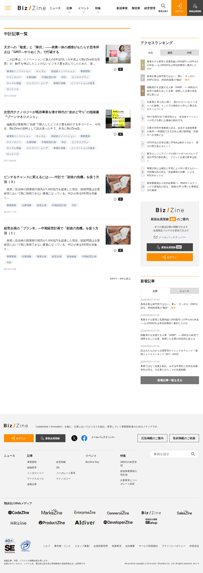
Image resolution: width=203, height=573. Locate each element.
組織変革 (32, 467)
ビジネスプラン (80, 77)
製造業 (136, 8)
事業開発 (85, 71)
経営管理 (149, 8)
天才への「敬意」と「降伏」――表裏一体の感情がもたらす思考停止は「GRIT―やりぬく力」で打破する (51, 49)
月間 (189, 52)
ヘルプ (46, 545)
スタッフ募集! (82, 545)
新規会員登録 (171, 247)
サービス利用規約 (148, 545)
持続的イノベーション (63, 71)
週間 (170, 52)
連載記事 (32, 484)
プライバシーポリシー (174, 545)
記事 (69, 8)
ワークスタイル (35, 478)
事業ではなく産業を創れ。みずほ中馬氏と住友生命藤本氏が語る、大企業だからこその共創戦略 (169, 367)
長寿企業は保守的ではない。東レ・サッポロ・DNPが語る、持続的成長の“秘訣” (172, 77)
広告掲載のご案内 (152, 438)
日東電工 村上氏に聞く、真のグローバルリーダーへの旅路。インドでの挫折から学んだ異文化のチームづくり (172, 105)
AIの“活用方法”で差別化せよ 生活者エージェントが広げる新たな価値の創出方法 (172, 118)
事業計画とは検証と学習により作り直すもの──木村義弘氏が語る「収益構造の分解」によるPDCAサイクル (172, 171)
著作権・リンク (62, 545)
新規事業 (122, 8)
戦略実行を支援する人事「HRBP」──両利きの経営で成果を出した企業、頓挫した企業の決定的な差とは (172, 90)
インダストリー (35, 473)
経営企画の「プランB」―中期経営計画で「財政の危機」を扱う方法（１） (51, 230)
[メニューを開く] (8, 8)
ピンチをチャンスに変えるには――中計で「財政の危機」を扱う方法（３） (51, 179)
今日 (150, 52)
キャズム (41, 71)
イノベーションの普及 (83, 83)
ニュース (55, 8)
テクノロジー (14, 77)
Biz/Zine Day (92, 461)
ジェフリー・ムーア (37, 83)
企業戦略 (31, 77)
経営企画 (41, 205)
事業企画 (41, 256)
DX (57, 467)
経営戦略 (61, 461)
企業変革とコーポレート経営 (128, 481)
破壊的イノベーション (19, 71)
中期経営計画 (49, 77)
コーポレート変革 (65, 473)
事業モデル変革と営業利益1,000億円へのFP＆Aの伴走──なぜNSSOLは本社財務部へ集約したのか (172, 65)
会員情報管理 (101, 545)
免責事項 (116, 545)
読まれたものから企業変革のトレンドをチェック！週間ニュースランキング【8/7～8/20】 (169, 352)
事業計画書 (59, 83)
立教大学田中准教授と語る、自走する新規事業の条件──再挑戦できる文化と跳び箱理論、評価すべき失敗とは (172, 131)
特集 (98, 8)
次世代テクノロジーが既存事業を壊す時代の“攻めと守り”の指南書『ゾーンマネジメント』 (51, 114)
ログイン (172, 257)
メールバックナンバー (172, 237)
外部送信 (194, 545)
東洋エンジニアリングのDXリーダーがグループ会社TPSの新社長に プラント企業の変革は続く (172, 157)
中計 (63, 77)
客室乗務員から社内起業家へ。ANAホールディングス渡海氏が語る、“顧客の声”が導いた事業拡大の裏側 (172, 186)
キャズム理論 (14, 83)
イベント (83, 8)
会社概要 (130, 545)
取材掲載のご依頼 (184, 438)
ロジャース (13, 89)
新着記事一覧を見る (169, 380)
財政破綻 (72, 256)
